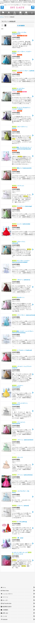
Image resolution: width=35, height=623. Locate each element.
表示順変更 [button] (22, 25)
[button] (2, 7)
